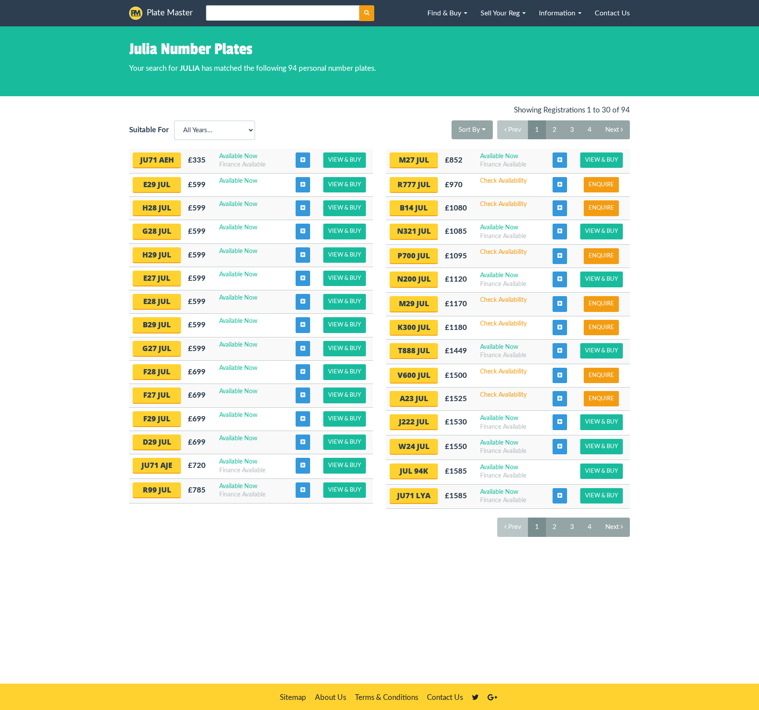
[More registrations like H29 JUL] (303, 255)
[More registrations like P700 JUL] (560, 256)
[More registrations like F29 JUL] (303, 419)
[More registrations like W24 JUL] (560, 447)
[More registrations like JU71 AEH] (303, 160)
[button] (447, 13)
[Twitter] (475, 697)
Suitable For (150, 130)
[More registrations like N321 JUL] (560, 231)
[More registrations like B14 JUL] (560, 208)
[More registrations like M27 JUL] (560, 160)
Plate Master (170, 13)
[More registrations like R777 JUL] (560, 185)
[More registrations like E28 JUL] (303, 302)
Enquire (601, 185)
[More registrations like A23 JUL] (560, 399)
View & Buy (344, 160)
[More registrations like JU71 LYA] (560, 496)
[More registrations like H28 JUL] (303, 208)
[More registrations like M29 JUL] (560, 304)
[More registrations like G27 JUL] (303, 349)
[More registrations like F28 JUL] (303, 372)
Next (613, 130)
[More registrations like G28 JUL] (303, 231)
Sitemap (293, 697)
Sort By (470, 130)
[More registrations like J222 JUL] (560, 422)
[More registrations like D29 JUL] (303, 442)
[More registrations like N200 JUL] (560, 279)
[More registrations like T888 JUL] (560, 351)
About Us (330, 697)
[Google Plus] (492, 697)
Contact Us (445, 697)
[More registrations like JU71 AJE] (303, 466)
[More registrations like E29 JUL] (303, 185)
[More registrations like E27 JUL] (303, 278)
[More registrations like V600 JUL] (560, 376)
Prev (513, 130)
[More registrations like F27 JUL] (303, 395)
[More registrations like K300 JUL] (560, 328)
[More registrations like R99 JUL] (303, 490)
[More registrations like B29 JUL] (303, 325)
